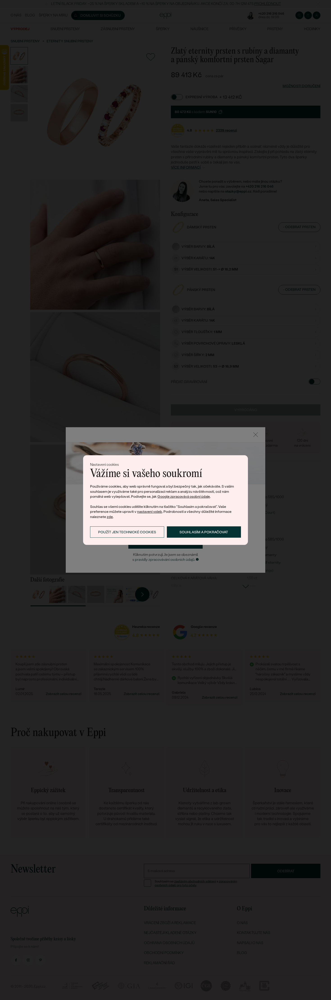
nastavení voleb (149, 512)
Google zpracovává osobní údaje (183, 496)
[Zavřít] (255, 435)
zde (110, 517)
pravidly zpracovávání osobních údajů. (165, 559)
